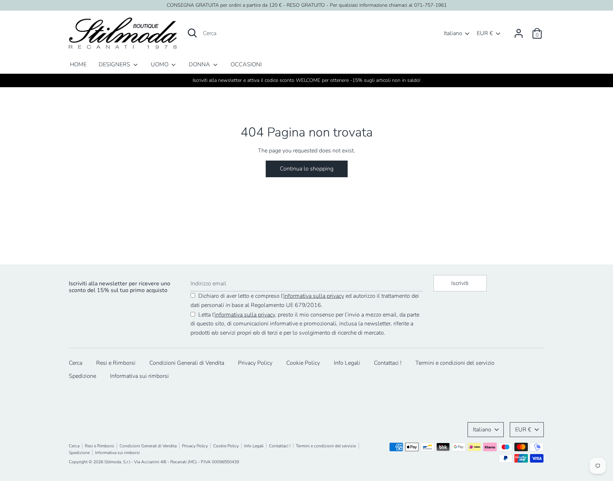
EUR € (485, 33)
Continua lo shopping (306, 169)
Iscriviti (460, 283)
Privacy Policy (255, 363)
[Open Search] (192, 33)
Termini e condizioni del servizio (455, 363)
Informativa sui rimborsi (139, 376)
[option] (306, 80)
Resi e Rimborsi (116, 363)
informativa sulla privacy (313, 296)
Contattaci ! (388, 363)
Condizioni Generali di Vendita (186, 363)
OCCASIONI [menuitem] (246, 64)
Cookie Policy (303, 363)
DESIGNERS (115, 64)
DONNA (200, 64)
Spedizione (82, 376)
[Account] (519, 30)
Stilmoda (112, 462)
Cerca (75, 363)
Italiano (453, 33)
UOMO (160, 64)
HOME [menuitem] (78, 64)
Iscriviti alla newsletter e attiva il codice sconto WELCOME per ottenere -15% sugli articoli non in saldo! (306, 80)
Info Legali (347, 363)
